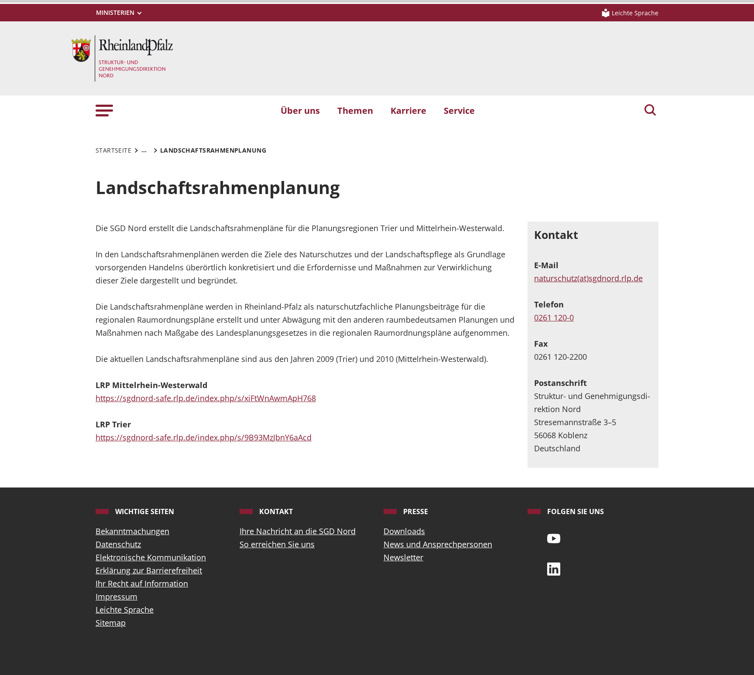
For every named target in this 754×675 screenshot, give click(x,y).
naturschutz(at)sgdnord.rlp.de (588, 278)
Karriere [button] (408, 110)
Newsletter (403, 557)
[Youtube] (553, 537)
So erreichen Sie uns (277, 544)
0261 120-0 (554, 317)
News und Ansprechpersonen (438, 544)
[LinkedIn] (553, 568)
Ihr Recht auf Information (142, 583)
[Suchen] (650, 111)
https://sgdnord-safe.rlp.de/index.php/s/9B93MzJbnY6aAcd (204, 437)
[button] (104, 110)
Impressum (116, 596)
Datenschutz (118, 544)
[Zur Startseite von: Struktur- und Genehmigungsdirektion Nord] (122, 57)
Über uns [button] (300, 110)
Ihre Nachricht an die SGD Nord (298, 531)
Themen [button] (355, 110)
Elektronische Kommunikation (151, 557)
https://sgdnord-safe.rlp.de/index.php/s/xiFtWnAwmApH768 (206, 398)
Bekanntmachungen (132, 531)
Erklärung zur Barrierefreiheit (149, 570)
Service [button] (459, 110)
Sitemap (111, 622)
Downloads (404, 531)
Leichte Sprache (125, 609)
